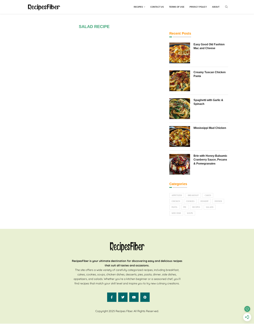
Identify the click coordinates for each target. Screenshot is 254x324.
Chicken (176, 201)
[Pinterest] (145, 297)
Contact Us (157, 7)
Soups (190, 213)
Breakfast (193, 195)
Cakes (208, 195)
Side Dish (176, 213)
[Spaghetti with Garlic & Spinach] (179, 108)
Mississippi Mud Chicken (210, 127)
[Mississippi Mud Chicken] (179, 136)
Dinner (218, 201)
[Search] (226, 7)
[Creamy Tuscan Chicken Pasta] (179, 80)
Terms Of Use (176, 7)
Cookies (190, 201)
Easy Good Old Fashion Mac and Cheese (209, 46)
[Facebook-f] (111, 297)
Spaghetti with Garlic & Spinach (208, 102)
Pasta (174, 207)
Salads (209, 207)
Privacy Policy (198, 7)
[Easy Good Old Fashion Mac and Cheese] (179, 53)
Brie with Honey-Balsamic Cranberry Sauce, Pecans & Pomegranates (210, 159)
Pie (184, 207)
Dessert (204, 201)
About (215, 7)
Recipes (138, 7)
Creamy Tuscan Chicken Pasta (210, 74)
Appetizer (177, 195)
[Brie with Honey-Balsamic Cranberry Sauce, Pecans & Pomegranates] (179, 164)
